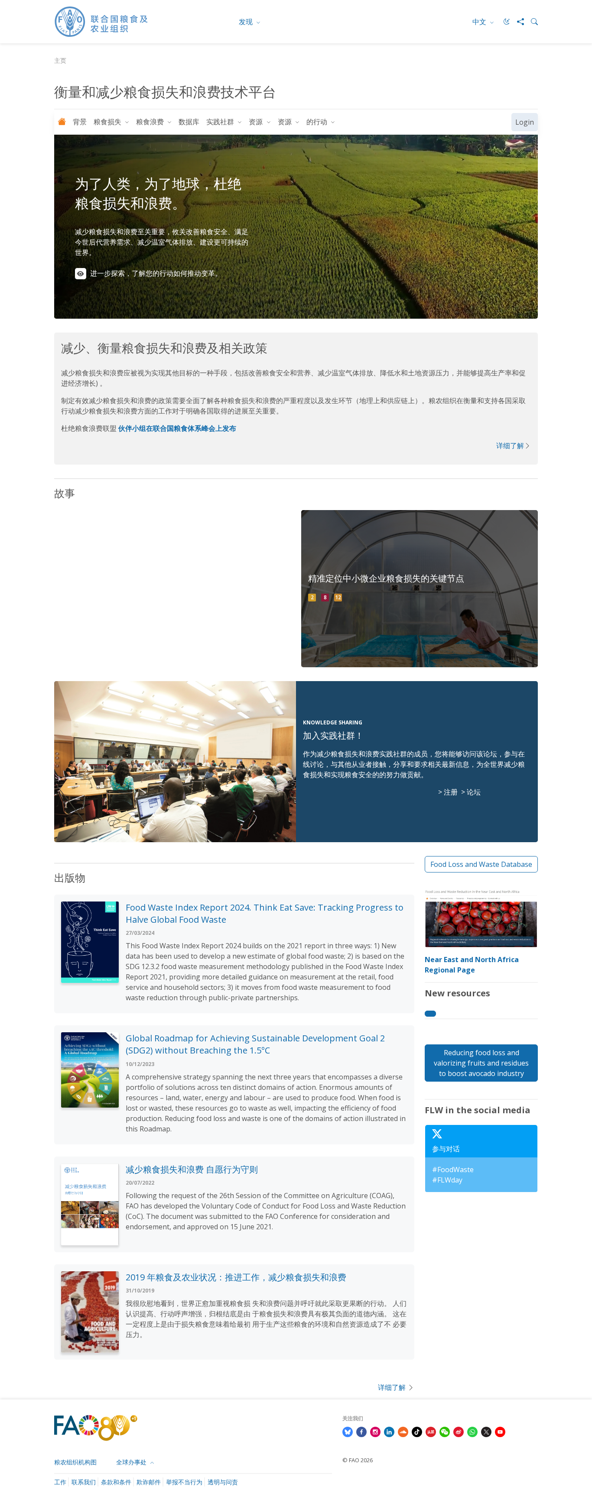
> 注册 (448, 792)
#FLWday (447, 1180)
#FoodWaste (453, 1169)
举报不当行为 (184, 1482)
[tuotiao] (431, 1431)
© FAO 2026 (357, 1460)
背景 (80, 121)
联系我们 (84, 1482)
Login (524, 122)
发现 (246, 21)
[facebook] (361, 1431)
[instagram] (375, 1431)
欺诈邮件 (149, 1482)
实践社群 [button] (221, 121)
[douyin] (417, 1431)
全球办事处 (132, 1462)
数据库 (189, 121)
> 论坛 (471, 792)
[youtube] (500, 1431)
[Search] (531, 21)
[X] (486, 1431)
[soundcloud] (403, 1431)
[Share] (517, 21)
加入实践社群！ (333, 735)
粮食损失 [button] (108, 121)
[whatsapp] (472, 1431)
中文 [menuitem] (480, 21)
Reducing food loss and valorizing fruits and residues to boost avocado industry (481, 1063)
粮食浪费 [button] (151, 121)
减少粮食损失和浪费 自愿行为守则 (192, 1169)
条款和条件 (116, 1482)
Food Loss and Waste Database (481, 864)
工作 (60, 1482)
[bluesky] (347, 1431)
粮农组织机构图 (75, 1462)
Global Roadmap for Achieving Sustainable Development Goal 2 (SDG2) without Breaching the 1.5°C (255, 1044)
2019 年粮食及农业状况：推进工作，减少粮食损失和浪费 (236, 1277)
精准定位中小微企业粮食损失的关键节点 (386, 578)
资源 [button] (256, 121)
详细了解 (510, 445)
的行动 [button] (317, 121)
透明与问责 (223, 1482)
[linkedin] (389, 1431)
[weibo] (458, 1431)
